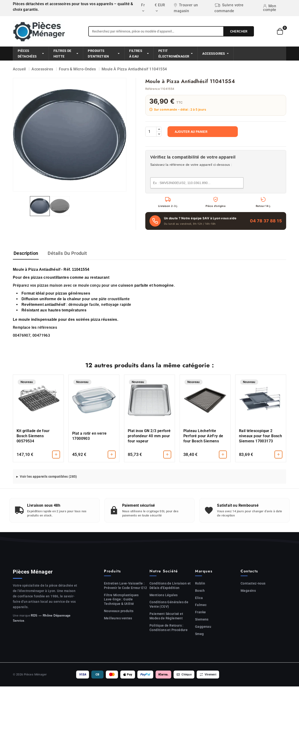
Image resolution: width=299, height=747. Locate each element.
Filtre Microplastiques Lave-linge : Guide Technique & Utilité (121, 599)
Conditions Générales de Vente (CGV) (169, 604)
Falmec (200, 605)
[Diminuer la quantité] (158, 134)
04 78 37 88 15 (266, 220)
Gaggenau (203, 626)
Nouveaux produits (119, 611)
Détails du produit (67, 253)
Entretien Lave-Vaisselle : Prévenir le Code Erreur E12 (125, 585)
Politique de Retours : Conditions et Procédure (169, 628)
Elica (199, 598)
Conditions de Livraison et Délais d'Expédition (170, 585)
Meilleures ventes (118, 618)
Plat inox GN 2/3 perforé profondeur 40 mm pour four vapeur (149, 436)
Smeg (199, 634)
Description (26, 253)
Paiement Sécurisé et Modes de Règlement (166, 616)
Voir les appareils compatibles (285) (48, 476)
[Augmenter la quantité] (158, 129)
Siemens (202, 619)
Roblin (200, 583)
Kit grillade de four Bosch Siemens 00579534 (33, 436)
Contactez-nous (253, 583)
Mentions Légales (164, 595)
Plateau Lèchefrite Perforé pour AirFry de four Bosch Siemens (203, 436)
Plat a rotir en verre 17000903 (89, 436)
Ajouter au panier (191, 132)
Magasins (248, 590)
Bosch (200, 590)
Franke (200, 612)
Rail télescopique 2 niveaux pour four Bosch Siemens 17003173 (260, 436)
